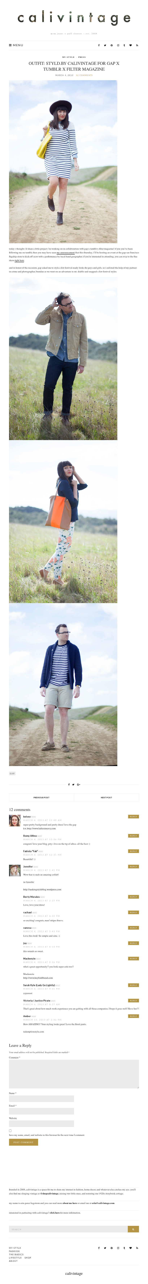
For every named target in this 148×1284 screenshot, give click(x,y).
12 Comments (84, 75)
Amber (27, 1016)
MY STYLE (15, 1248)
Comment (14, 1057)
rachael (27, 912)
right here (19, 260)
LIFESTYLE (15, 1257)
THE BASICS (16, 1254)
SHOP (28, 1257)
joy (25, 943)
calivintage (74, 1273)
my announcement (66, 252)
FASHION (14, 1251)
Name (12, 1093)
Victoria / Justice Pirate (36, 1000)
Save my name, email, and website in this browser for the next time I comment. (47, 1135)
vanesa (27, 927)
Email (13, 1105)
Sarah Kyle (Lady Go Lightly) (39, 985)
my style (68, 57)
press (82, 57)
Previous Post (41, 797)
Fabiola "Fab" (30, 851)
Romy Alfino (30, 835)
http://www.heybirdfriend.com (38, 977)
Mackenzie (29, 958)
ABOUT (13, 1261)
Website (13, 1118)
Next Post (106, 797)
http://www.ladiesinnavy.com (41, 828)
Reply (133, 816)
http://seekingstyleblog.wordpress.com (42, 889)
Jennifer (28, 866)
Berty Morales (31, 896)
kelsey (27, 816)
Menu (17, 45)
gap (12, 773)
